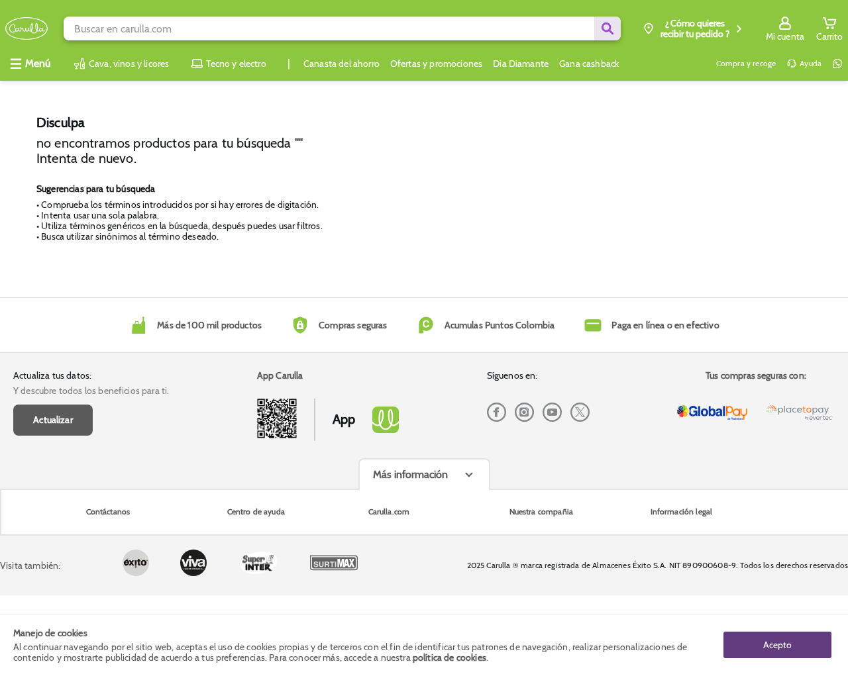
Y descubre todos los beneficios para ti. (91, 390)
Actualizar (53, 420)
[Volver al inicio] (26, 28)
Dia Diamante (521, 64)
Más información (410, 474)
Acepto (777, 645)
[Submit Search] (607, 28)
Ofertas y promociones (436, 64)
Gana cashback (589, 64)
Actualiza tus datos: (52, 375)
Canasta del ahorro (341, 64)
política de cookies (449, 657)
